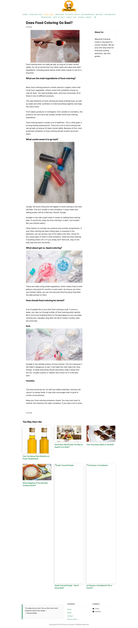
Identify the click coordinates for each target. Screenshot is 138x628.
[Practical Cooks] (69, 6)
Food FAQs (29, 27)
